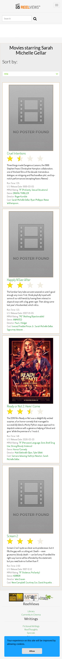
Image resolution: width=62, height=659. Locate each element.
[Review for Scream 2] (31, 500)
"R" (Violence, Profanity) (29, 572)
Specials (31, 632)
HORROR (16, 575)
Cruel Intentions (16, 153)
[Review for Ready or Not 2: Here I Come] (31, 371)
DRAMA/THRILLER (21, 193)
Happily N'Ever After (18, 280)
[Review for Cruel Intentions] (31, 118)
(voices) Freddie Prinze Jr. (23, 326)
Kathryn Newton (35, 455)
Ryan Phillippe (37, 199)
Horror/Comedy (20, 449)
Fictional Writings (31, 626)
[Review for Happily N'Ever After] (31, 244)
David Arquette (45, 582)
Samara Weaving (19, 455)
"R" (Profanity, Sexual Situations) (33, 189)
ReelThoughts (31, 629)
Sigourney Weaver (15, 329)
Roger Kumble (21, 196)
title (6, 73)
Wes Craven (20, 579)
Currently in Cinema (31, 614)
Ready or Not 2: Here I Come (23, 406)
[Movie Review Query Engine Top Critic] (31, 597)
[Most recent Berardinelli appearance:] (46, 597)
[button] (25, 644)
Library (31, 611)
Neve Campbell (18, 582)
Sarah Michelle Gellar (21, 199)
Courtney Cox (31, 582)
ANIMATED (17, 319)
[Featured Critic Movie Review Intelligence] (16, 597)
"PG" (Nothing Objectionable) (31, 316)
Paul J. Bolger (21, 322)
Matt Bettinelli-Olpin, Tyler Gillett (29, 452)
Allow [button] (32, 651)
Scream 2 (12, 536)
